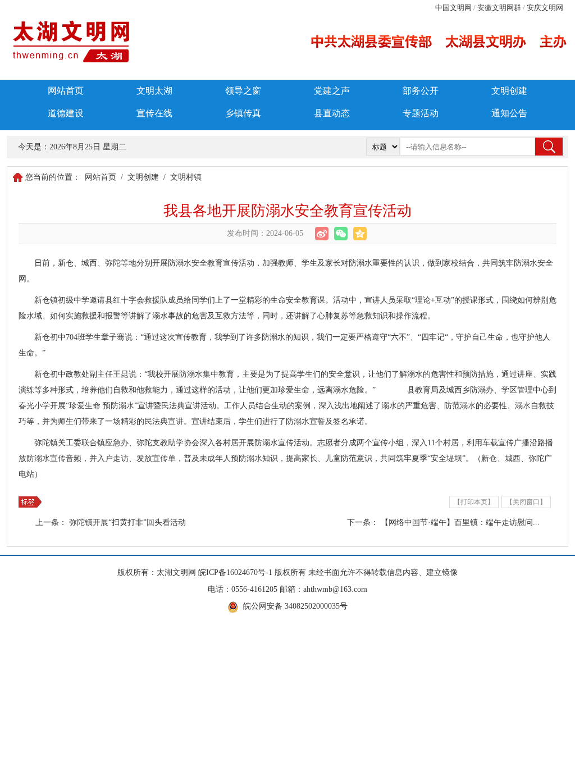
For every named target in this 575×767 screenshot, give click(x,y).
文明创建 (509, 90)
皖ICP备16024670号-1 (235, 572)
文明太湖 (154, 90)
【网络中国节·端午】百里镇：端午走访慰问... (460, 522)
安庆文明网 (545, 7)
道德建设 (66, 113)
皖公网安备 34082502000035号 (295, 606)
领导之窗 (243, 90)
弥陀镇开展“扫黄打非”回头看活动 (127, 522)
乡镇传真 (243, 113)
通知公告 (509, 113)
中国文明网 (453, 7)
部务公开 (421, 90)
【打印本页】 (474, 502)
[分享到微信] (341, 233)
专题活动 (421, 113)
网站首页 (66, 90)
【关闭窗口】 (526, 502)
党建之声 (332, 90)
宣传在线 (154, 113)
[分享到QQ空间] (360, 233)
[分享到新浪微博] (321, 233)
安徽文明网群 (499, 7)
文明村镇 (186, 177)
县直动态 (332, 113)
